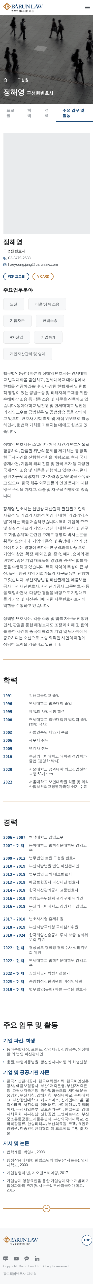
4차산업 (16, 337)
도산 (13, 304)
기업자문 (17, 321)
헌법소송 (50, 321)
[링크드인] (37, 1258)
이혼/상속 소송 (47, 304)
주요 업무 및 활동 (73, 113)
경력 (47, 113)
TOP (87, 1240)
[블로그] (5, 1258)
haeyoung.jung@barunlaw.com (33, 264)
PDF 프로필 (16, 276)
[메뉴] (87, 7)
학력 (29, 113)
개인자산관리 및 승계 (27, 354)
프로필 (10, 113)
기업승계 (48, 337)
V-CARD (43, 276)
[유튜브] (16, 1258)
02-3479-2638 (19, 258)
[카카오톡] (26, 1258)
